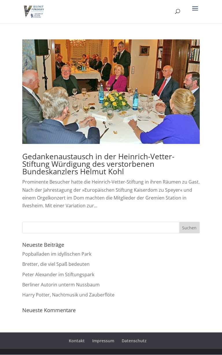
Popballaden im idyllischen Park (56, 254)
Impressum (103, 340)
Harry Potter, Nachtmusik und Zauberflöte (68, 295)
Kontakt (77, 340)
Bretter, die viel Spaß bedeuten (56, 264)
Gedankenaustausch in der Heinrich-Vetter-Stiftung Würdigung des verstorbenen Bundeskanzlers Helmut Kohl (98, 164)
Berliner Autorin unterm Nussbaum (61, 284)
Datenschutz (134, 340)
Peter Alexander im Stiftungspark (58, 274)
